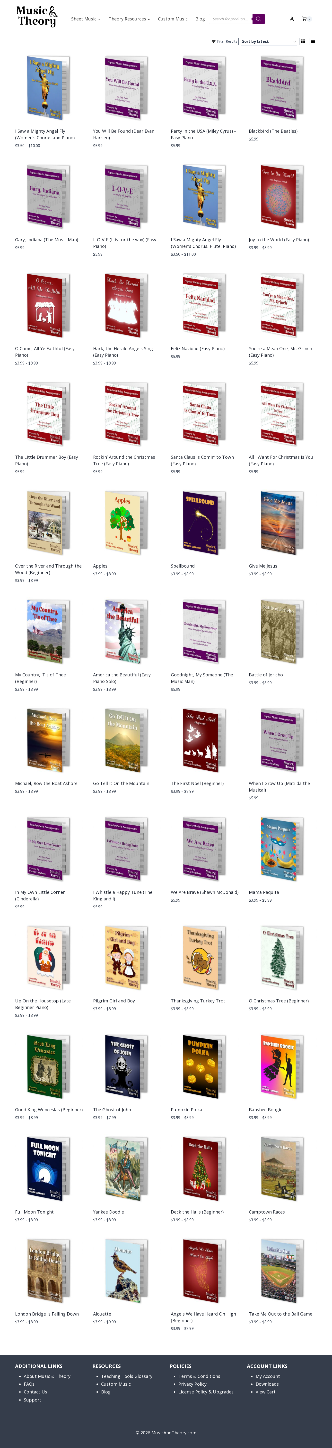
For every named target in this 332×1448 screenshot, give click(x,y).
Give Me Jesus (263, 566)
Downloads (267, 1384)
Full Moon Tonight (34, 1212)
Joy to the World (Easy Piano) (279, 240)
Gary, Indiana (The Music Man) (46, 240)
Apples (100, 566)
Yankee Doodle (108, 1212)
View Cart (266, 1392)
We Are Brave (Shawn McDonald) (204, 892)
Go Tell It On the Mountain (121, 783)
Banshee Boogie (265, 1109)
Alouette (102, 1314)
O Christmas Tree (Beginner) (279, 1001)
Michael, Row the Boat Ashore (46, 783)
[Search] (259, 19)
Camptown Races (267, 1212)
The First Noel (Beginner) (197, 783)
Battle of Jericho (266, 675)
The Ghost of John (112, 1109)
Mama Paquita (264, 892)
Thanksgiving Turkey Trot (198, 1001)
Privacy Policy (192, 1384)
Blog (200, 19)
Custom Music (173, 19)
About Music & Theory (47, 1376)
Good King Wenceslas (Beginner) (49, 1109)
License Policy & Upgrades (206, 1392)
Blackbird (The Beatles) (273, 131)
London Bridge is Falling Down (47, 1314)
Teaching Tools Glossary (126, 1376)
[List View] (313, 41)
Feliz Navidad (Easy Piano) (198, 348)
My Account (268, 1376)
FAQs (29, 1384)
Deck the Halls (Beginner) (197, 1212)
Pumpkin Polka (186, 1109)
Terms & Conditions (199, 1376)
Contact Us (35, 1392)
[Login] (292, 19)
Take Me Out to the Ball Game (280, 1314)
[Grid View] (303, 41)
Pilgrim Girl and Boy (114, 1001)
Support (32, 1400)
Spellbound (183, 566)
